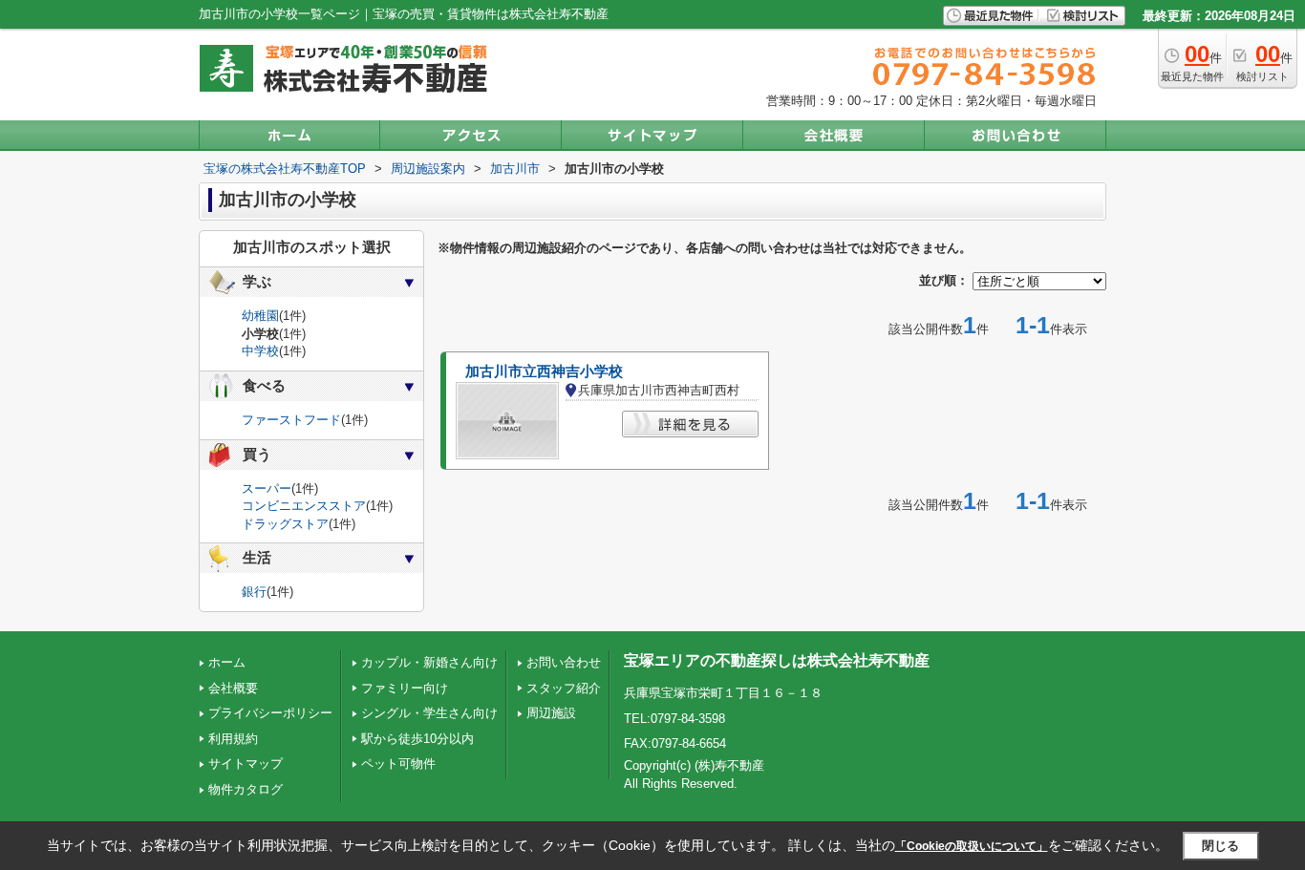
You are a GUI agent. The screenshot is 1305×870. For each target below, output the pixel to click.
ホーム (227, 662)
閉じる (1220, 845)
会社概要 (233, 688)
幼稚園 (260, 315)
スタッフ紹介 (563, 688)
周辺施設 (551, 713)
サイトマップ (245, 763)
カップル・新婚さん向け (429, 662)
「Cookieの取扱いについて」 (971, 846)
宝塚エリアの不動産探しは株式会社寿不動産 (777, 660)
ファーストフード (291, 420)
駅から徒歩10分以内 (417, 739)
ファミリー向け (404, 688)
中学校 (260, 351)
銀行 (254, 591)
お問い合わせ (563, 662)
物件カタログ (245, 789)
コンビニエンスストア (304, 506)
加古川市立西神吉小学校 (544, 371)
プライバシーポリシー (270, 713)
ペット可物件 (398, 763)
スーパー (266, 488)
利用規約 (233, 739)
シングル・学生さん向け (429, 713)
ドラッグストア (285, 524)
